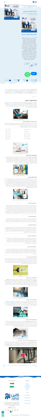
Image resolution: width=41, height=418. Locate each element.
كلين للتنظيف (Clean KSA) (30, 13)
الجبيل (34, 14)
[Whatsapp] (2, 415)
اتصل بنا (27, 388)
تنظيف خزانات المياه (27, 397)
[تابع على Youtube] (8, 410)
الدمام (13, 91)
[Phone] (2, 412)
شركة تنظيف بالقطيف (15, 365)
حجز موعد (27, 389)
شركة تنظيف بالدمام (28, 365)
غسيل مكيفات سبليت (27, 403)
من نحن (27, 383)
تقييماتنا (27, 384)
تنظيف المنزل (9, 102)
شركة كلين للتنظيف (33, 5)
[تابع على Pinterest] (6, 410)
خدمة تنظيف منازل (25, 5)
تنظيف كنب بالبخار (27, 400)
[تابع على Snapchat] (10, 410)
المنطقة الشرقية (30, 14)
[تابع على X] (13, 410)
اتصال (33, 73)
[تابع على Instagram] (17, 410)
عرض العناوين (33, 96)
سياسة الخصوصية (27, 387)
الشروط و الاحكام (27, 385)
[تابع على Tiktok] (15, 410)
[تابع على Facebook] (12, 411)
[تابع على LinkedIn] (11, 411)
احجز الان (28, 74)
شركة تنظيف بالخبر (22, 365)
